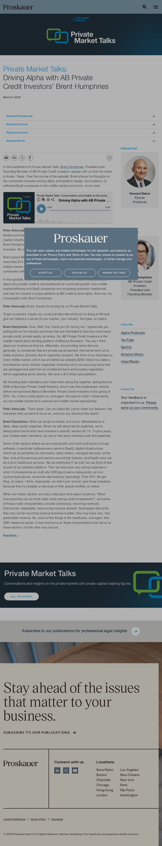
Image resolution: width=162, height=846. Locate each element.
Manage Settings (114, 273)
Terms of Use (80, 255)
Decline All (80, 273)
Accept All (46, 273)
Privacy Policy (57, 255)
